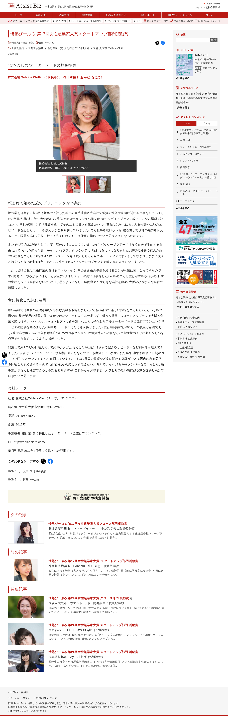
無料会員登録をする (188, 306)
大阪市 (103, 48)
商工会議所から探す (158, 21)
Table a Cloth (116, 48)
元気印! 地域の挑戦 (22, 42)
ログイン (197, 7)
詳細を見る (183, 78)
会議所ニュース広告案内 (190, 322)
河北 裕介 (185, 184)
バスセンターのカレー (106, 21)
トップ (19, 15)
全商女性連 (17, 48)
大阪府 (94, 48)
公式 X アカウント (187, 326)
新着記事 (40, 15)
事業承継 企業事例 (187, 338)
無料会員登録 (212, 7)
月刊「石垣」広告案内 (188, 317)
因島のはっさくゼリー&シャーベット (198, 193)
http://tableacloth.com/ (29, 442)
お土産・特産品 (185, 347)
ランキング (24, 21)
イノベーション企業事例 (190, 334)
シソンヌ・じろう (132, 21)
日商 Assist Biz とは (209, 21)
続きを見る (183, 208)
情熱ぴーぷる (46, 42)
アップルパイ (187, 201)
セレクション (180, 15)
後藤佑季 (185, 167)
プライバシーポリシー (20, 697)
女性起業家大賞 (54, 48)
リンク (53, 697)
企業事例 (64, 15)
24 (186, 123)
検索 (213, 40)
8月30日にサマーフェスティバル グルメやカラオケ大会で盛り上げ (198, 176)
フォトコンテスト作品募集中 (73, 21)
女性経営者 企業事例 (188, 352)
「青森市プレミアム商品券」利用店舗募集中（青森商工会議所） (198, 132)
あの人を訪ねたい (116, 15)
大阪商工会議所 (35, 48)
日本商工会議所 (19, 692)
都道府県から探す (183, 21)
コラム (209, 15)
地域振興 (87, 15)
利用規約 (41, 697)
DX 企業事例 (184, 343)
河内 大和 (48, 21)
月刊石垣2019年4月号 (76, 48)
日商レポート (147, 15)
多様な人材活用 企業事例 (191, 356)
